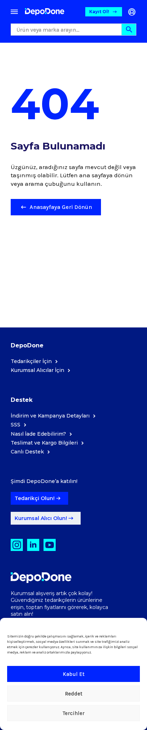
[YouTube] (50, 545)
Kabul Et (74, 674)
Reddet (73, 693)
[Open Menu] (14, 11)
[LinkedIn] (33, 545)
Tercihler (74, 713)
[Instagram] (17, 545)
